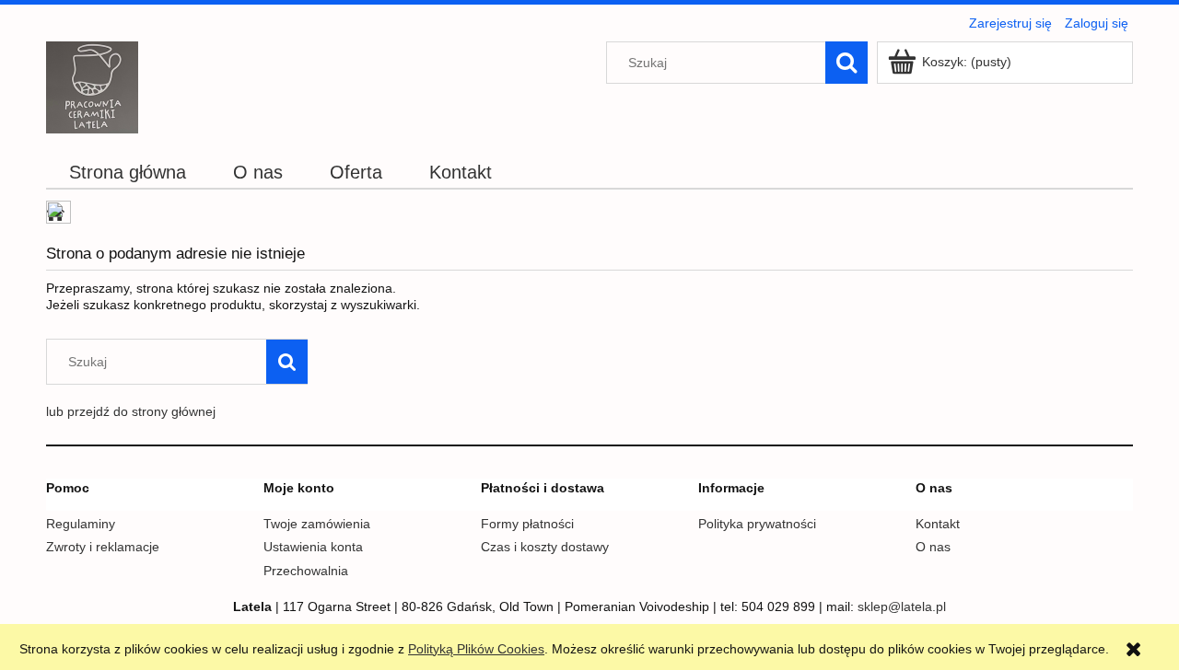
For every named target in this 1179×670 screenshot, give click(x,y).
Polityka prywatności (757, 523)
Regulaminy (80, 523)
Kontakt (938, 523)
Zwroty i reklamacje (102, 546)
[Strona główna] (92, 85)
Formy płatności (527, 523)
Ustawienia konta (313, 546)
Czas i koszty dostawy (545, 546)
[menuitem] (128, 172)
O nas (933, 546)
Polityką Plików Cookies (476, 648)
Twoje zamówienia (316, 523)
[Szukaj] (846, 62)
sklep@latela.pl (902, 606)
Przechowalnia (305, 570)
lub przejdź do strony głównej (131, 411)
